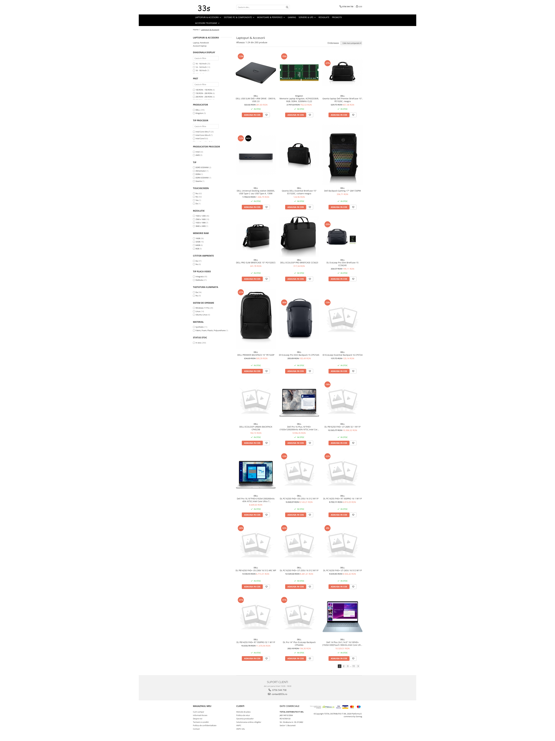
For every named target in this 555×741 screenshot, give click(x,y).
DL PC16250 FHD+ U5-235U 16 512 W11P (299, 498)
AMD (198, 155)
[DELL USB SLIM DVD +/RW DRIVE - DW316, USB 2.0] (256, 73)
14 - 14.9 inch (201, 67)
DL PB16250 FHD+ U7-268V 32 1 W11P (342, 426)
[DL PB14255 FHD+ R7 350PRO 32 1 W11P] (256, 616)
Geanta (199, 181)
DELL (198, 110)
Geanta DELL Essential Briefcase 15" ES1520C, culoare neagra (299, 192)
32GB (198, 241)
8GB (197, 248)
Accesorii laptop (200, 46)
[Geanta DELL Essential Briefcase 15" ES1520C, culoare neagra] (299, 154)
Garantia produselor (245, 718)
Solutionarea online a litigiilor (248, 722)
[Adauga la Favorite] (266, 115)
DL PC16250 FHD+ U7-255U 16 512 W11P (299, 570)
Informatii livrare (200, 715)
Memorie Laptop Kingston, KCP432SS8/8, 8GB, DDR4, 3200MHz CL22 (299, 100)
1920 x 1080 (201, 222)
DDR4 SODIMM (202, 177)
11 (354, 666)
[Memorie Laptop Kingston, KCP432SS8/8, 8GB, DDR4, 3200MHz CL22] (299, 73)
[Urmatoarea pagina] (358, 666)
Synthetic (200, 327)
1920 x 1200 (201, 215)
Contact (196, 729)
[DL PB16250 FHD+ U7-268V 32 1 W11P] (342, 401)
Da (197, 203)
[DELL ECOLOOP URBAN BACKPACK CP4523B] (256, 401)
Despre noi (197, 718)
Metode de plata (243, 712)
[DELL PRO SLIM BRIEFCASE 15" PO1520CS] (256, 236)
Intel (197, 151)
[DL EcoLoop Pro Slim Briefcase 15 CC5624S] (342, 237)
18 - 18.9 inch (201, 70)
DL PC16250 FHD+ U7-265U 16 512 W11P (342, 570)
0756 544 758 (279, 690)
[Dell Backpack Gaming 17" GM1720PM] (342, 154)
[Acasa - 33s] (207, 7)
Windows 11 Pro (202, 308)
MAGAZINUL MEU (202, 706)
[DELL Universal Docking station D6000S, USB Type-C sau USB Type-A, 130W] (256, 155)
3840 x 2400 (201, 226)
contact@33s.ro (279, 694)
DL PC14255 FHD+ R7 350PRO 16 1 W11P (342, 498)
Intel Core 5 (200, 138)
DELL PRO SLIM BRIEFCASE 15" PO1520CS (255, 262)
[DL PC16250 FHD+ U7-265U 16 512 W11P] (342, 544)
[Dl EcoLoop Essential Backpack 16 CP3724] (342, 319)
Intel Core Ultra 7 (203, 131)
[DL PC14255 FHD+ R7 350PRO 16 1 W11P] (342, 473)
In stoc (198, 342)
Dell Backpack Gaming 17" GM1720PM (342, 190)
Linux (198, 311)
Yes (197, 200)
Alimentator (201, 171)
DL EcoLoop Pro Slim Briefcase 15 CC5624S (342, 264)
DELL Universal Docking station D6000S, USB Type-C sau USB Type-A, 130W (256, 192)
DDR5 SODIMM (202, 167)
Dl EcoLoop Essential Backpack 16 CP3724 (342, 355)
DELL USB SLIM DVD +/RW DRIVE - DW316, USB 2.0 (256, 100)
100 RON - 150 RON (204, 89)
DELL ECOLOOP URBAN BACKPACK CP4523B (255, 428)
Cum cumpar (198, 712)
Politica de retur (243, 715)
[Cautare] (287, 7)
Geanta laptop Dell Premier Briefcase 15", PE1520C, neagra (342, 100)
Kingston (199, 113)
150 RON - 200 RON (204, 93)
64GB (198, 245)
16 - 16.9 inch (201, 63)
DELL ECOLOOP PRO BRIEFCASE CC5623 (299, 262)
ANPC (238, 725)
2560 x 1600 (201, 219)
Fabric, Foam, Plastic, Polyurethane (210, 330)
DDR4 (198, 174)
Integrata (200, 276)
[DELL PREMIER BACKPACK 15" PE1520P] (256, 318)
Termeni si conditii (201, 722)
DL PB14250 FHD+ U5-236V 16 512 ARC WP (256, 570)
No (197, 196)
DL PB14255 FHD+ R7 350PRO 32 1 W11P (255, 642)
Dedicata (199, 280)
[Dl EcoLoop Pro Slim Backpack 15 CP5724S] (299, 319)
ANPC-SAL (240, 729)
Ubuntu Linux (201, 314)
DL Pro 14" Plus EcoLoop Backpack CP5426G (299, 643)
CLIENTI (240, 706)
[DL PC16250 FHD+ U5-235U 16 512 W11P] (299, 473)
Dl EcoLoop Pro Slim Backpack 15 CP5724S (299, 355)
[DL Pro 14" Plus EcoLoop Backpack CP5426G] (299, 616)
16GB (198, 238)
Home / (196, 29)
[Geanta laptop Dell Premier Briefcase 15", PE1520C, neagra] (342, 72)
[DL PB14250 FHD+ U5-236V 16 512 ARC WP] (256, 544)
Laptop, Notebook (201, 42)
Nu (197, 193)
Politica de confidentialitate (204, 725)
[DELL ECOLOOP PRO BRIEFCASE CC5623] (299, 237)
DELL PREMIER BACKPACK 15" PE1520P (255, 355)
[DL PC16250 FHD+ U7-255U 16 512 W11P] (299, 544)
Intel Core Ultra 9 (203, 135)
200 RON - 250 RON (204, 96)
